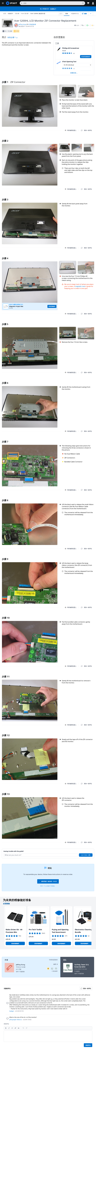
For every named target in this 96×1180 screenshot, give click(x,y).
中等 (17, 31)
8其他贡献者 (54, 960)
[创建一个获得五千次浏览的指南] (56, 968)
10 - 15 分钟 (8, 31)
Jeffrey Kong (22, 24)
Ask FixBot (84, 855)
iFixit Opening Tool (69, 62)
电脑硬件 (10, 13)
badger (11, 1011)
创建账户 (53, 9)
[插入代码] (12, 1028)
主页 (4, 13)
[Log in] (93, 3)
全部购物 (6, 903)
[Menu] (2, 3)
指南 (66, 13)
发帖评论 (88, 1045)
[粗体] (5, 1028)
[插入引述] (18, 1028)
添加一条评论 (86, 138)
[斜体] (9, 1028)
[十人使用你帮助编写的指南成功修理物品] (52, 968)
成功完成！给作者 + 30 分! (49, 881)
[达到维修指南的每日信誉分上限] (48, 968)
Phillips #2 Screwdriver (70, 48)
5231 (77, 25)
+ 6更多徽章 (54, 971)
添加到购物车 (85, 57)
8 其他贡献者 (32, 24)
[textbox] (48, 1036)
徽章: (55, 964)
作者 (6, 960)
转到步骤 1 (12, 37)
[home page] (11, 3)
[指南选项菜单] (90, 13)
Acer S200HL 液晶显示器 (37, 13)
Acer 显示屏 (24, 13)
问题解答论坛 (75, 13)
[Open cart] (88, 3)
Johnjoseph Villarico (15, 1019)
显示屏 (17, 13)
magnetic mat (80, 286)
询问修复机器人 (71, 130)
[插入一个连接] (15, 1028)
